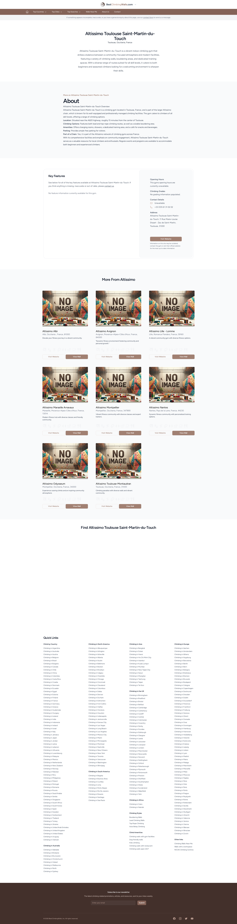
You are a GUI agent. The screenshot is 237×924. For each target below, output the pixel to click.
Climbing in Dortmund (182, 691)
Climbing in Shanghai (137, 676)
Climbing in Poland (50, 781)
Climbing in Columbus (97, 688)
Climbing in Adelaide (51, 850)
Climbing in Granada (182, 719)
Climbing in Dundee (136, 729)
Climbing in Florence (182, 704)
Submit (142, 903)
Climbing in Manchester (138, 751)
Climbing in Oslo (180, 784)
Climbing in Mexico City (98, 735)
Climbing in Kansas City (97, 722)
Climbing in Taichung (137, 679)
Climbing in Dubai (136, 651)
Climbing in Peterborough (139, 766)
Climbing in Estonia (50, 695)
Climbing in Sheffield (137, 779)
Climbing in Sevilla (181, 806)
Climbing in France (50, 701)
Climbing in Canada (50, 667)
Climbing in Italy (49, 732)
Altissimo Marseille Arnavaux (58, 407)
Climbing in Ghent (181, 716)
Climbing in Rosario (96, 794)
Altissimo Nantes (158, 407)
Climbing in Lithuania (51, 750)
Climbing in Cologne (182, 685)
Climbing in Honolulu (96, 710)
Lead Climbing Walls (137, 820)
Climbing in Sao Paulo (97, 800)
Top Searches (72, 12)
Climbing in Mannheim (182, 766)
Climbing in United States (53, 834)
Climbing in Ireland (50, 725)
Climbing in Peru (49, 775)
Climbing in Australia (51, 651)
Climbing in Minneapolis (98, 741)
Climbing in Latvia (50, 744)
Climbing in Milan (180, 772)
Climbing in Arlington (96, 651)
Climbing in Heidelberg (183, 735)
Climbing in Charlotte (97, 676)
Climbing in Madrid (181, 756)
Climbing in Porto (181, 790)
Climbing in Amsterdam (183, 651)
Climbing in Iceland (50, 716)
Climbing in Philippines (52, 778)
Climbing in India (49, 719)
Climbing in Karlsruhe (182, 741)
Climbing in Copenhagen (183, 688)
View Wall (77, 357)
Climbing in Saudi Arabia (52, 793)
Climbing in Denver (96, 695)
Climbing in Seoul (136, 673)
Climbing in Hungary (51, 713)
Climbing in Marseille (182, 769)
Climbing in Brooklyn (96, 670)
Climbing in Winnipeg (97, 766)
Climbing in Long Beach (98, 729)
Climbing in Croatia (50, 682)
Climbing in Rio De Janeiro (99, 791)
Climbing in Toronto (96, 756)
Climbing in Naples (181, 778)
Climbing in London (136, 748)
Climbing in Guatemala (52, 710)
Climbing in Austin (95, 661)
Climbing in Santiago (96, 797)
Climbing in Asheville (96, 654)
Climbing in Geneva (181, 713)
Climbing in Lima (95, 785)
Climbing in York (135, 794)
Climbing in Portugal (51, 784)
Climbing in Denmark (51, 685)
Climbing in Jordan (50, 741)
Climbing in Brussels (182, 679)
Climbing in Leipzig (181, 747)
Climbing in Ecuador (51, 688)
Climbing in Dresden (182, 695)
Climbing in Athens (181, 654)
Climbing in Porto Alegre (98, 788)
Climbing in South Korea (52, 806)
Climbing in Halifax (96, 707)
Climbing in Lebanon (51, 747)
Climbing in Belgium (51, 657)
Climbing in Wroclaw (182, 830)
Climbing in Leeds (136, 739)
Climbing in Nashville (96, 747)
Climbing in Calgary (96, 673)
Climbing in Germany (51, 704)
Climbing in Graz (180, 722)
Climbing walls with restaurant (140, 846)
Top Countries (38, 12)
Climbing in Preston (136, 776)
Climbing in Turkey (50, 821)
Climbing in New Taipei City (139, 670)
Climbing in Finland (50, 698)
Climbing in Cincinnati (97, 682)
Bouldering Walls (135, 817)
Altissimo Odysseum (53, 483)
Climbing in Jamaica (51, 735)
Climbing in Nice (180, 781)
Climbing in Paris (180, 787)
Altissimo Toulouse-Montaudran (113, 483)
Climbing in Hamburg (182, 729)
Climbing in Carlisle (136, 717)
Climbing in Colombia (51, 676)
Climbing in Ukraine (50, 824)
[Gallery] (65, 308)
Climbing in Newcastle (138, 754)
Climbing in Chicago (96, 679)
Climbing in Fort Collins (97, 704)
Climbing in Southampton (139, 782)
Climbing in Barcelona (182, 661)
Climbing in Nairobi (136, 807)
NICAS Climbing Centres (184, 850)
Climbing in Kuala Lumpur (139, 664)
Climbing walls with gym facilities (142, 837)
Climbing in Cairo (135, 804)
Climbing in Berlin (181, 664)
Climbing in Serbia (50, 796)
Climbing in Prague (181, 793)
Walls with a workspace (183, 847)
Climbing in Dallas (95, 691)
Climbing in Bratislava (182, 673)
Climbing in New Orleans (98, 750)
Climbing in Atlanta (96, 657)
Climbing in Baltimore (97, 664)
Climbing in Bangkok (137, 648)
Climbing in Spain (50, 809)
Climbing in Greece (50, 707)
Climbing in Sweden (51, 812)
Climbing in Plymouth (137, 769)
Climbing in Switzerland (52, 815)
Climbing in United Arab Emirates (56, 827)
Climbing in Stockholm (183, 809)
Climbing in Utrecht (181, 815)
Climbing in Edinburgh (137, 732)
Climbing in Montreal (96, 744)
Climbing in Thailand (51, 818)
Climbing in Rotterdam (183, 803)
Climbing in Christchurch (53, 859)
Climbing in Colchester (138, 720)
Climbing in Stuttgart (182, 812)
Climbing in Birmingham (138, 695)
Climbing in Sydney (50, 871)
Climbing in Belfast (136, 705)
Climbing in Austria (50, 654)
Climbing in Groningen (183, 725)
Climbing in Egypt (50, 691)
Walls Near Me (91, 12)
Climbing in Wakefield (137, 791)
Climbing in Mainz (181, 759)
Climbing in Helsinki (181, 738)
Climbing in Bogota (96, 776)
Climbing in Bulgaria (51, 664)
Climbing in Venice (181, 821)
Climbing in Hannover (182, 732)
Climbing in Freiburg (182, 710)
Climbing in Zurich (181, 834)
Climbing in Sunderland (138, 788)
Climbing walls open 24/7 (139, 849)
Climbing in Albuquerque (98, 648)
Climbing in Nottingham (138, 760)
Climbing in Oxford (136, 763)
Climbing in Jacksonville (98, 719)
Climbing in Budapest (182, 682)
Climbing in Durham (96, 698)
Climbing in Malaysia (51, 756)
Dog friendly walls (136, 840)
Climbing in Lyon (180, 753)
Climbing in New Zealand (53, 766)
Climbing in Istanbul (136, 661)
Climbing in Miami (95, 738)
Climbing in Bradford (137, 698)
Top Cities (55, 12)
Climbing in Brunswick (51, 856)
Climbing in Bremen (181, 676)
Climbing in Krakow (181, 744)
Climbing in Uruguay (51, 837)
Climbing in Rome (181, 800)
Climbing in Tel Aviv (136, 685)
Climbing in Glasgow (137, 735)
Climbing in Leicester (137, 742)
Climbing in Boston (96, 667)
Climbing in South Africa (52, 803)
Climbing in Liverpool (137, 745)
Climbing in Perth (50, 868)
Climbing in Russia (50, 790)
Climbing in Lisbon (181, 750)
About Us (105, 12)
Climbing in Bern (180, 667)
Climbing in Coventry (137, 723)
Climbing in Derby (136, 726)
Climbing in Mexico (50, 759)
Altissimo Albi (50, 331)
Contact (117, 12)
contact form (148, 17)
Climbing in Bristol (136, 701)
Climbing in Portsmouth (138, 773)
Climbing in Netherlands (52, 762)
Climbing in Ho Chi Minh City (140, 657)
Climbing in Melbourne (52, 865)
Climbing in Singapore (51, 800)
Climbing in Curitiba (96, 782)
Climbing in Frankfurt (182, 707)
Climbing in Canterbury (138, 711)
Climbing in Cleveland (97, 685)
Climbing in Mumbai (136, 667)
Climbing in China (50, 673)
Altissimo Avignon (106, 331)
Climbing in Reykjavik (182, 796)
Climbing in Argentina (51, 648)
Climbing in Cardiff (136, 714)
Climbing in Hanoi (136, 654)
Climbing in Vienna (181, 824)
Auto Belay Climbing (137, 827)
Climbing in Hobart (50, 862)
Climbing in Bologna (182, 670)
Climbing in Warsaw (181, 827)
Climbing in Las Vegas (97, 725)
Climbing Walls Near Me (183, 844)
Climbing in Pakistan (51, 772)
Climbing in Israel (50, 729)
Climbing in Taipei (136, 682)
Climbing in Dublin (181, 698)
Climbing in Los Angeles (98, 732)
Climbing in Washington (98, 762)
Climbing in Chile (49, 670)
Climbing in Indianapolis (98, 716)
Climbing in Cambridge (138, 708)
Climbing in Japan (50, 738)
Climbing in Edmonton (97, 701)
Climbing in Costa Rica (52, 679)
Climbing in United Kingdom (54, 830)
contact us (109, 186)
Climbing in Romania (51, 787)
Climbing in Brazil (50, 661)
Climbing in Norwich (137, 757)
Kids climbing (134, 843)
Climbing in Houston (96, 713)
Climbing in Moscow (182, 775)
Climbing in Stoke (136, 785)
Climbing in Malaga (181, 762)
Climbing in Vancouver (97, 759)
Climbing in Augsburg (182, 657)
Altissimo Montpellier (107, 407)
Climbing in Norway (50, 769)
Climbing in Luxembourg (52, 753)
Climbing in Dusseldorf (183, 701)
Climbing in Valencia (182, 818)
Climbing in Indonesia (51, 722)
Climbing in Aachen (181, 648)
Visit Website (165, 239)
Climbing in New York (97, 753)
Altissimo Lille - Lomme (162, 331)
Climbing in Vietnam (51, 840)
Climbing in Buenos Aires (98, 779)
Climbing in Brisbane (51, 853)
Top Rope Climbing (136, 823)
